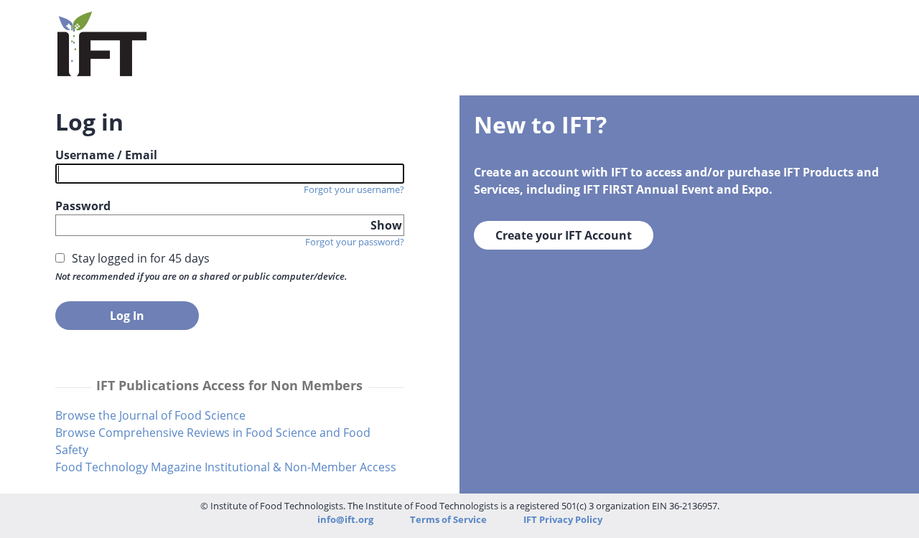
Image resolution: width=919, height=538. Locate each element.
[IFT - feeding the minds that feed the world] (102, 67)
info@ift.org (345, 519)
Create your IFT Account (563, 235)
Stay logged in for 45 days (141, 258)
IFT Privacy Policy (562, 519)
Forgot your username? (354, 189)
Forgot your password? (354, 241)
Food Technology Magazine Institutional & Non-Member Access (225, 467)
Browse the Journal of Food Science (150, 415)
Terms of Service (449, 519)
